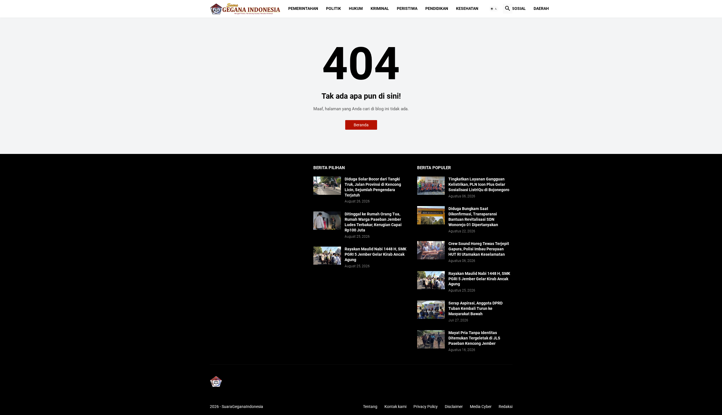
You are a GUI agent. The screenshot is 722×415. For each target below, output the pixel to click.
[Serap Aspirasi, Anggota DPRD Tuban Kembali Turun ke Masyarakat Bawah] (431, 310)
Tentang (370, 406)
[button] (494, 9)
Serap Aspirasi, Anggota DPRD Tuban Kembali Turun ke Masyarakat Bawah (475, 308)
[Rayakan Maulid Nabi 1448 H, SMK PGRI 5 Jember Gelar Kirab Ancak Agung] (327, 255)
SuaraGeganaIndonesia (242, 406)
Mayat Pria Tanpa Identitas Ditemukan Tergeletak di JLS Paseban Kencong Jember (474, 338)
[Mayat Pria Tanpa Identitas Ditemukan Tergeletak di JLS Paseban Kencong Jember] (431, 339)
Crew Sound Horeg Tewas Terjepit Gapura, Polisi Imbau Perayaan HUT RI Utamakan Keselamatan (478, 249)
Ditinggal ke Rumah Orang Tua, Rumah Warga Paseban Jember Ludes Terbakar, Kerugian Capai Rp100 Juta (373, 222)
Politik (333, 8)
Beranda (361, 125)
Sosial (519, 8)
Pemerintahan (303, 8)
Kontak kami (395, 406)
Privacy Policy (425, 406)
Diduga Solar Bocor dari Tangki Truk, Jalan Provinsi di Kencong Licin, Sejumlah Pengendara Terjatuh (373, 187)
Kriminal (380, 8)
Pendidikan (436, 8)
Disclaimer (454, 406)
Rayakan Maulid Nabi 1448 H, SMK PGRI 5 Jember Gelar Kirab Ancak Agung (375, 254)
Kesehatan (467, 8)
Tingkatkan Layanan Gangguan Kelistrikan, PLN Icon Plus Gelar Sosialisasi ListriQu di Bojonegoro (478, 184)
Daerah (541, 8)
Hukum (356, 8)
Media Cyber (481, 406)
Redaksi (505, 406)
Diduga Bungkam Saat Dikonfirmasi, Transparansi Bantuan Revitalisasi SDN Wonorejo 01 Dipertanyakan (473, 216)
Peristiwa (407, 8)
